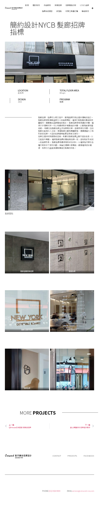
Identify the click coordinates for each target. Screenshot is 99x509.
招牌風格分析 (71, 5)
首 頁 (27, 5)
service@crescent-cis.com (83, 491)
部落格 (59, 11)
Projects (72, 456)
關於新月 (36, 5)
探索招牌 (58, 5)
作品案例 (47, 5)
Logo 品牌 (84, 5)
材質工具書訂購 (71, 11)
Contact (56, 456)
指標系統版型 (47, 11)
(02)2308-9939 (54, 491)
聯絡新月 (85, 11)
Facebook (89, 456)
